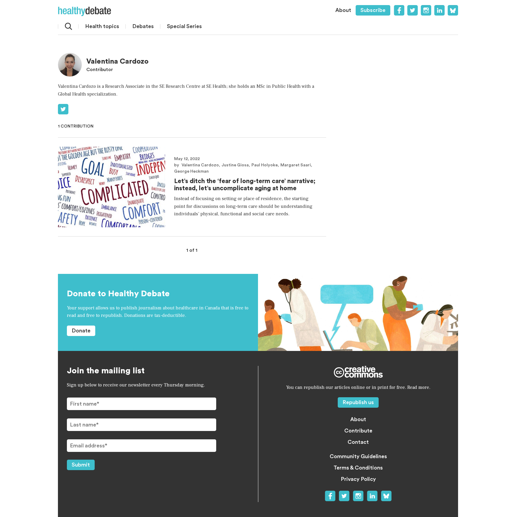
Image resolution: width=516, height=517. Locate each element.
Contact (358, 442)
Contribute (358, 430)
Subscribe (373, 10)
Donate (81, 330)
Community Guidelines (358, 456)
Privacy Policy (358, 479)
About (343, 10)
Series (184, 26)
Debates (143, 26)
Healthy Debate (84, 11)
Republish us (358, 402)
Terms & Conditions (358, 467)
